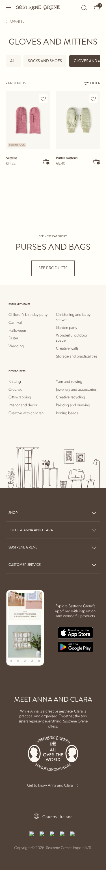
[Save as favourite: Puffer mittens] (93, 99)
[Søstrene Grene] (38, 7)
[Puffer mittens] (78, 120)
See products (52, 268)
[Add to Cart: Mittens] (46, 161)
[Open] (9, 7)
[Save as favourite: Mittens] (43, 99)
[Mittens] (28, 120)
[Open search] (84, 7)
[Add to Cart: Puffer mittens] (96, 161)
